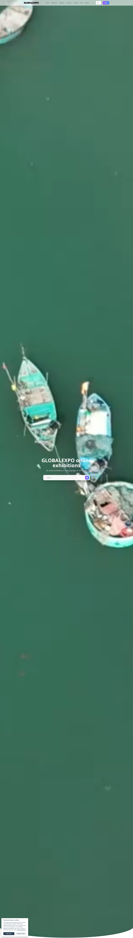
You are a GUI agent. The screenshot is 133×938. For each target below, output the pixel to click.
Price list (76, 3)
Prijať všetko (9, 933)
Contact (87, 3)
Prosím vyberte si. (21, 929)
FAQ (81, 3)
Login (106, 3)
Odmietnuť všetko (21, 933)
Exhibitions (54, 3)
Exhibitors (62, 3)
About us (69, 3)
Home (47, 3)
